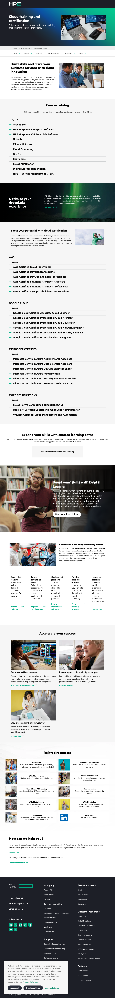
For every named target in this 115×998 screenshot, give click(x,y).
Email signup (82, 930)
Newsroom (82, 904)
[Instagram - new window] (20, 925)
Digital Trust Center (85, 921)
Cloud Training (43, 48)
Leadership (48, 927)
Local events (82, 899)
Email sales (14, 909)
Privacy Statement (31, 982)
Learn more (49, 207)
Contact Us (82, 916)
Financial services (84, 940)
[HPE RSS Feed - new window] (15, 929)
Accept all (14, 988)
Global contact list (17, 863)
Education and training (86, 926)
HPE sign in (82, 954)
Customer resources (89, 911)
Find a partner (83, 975)
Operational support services (54, 944)
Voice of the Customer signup (89, 958)
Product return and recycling (54, 949)
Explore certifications (37, 607)
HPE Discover (82, 895)
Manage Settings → (53, 988)
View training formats (75, 606)
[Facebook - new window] (30, 925)
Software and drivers (51, 958)
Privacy (11, 995)
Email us (12, 853)
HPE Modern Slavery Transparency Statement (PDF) (56, 915)
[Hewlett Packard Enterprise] (15, 4)
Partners (82, 966)
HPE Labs (47, 909)
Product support (17, 903)
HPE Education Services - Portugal (28, 48)
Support (48, 939)
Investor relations (50, 922)
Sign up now (16, 736)
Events (80, 890)
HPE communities (84, 944)
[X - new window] (15, 925)
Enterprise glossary (85, 935)
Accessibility (48, 895)
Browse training (14, 607)
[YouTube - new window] (11, 929)
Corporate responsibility (53, 904)
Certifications (83, 971)
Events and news (87, 885)
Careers (47, 899)
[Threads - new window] (25, 925)
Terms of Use (22, 995)
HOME (15, 48)
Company (49, 885)
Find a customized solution (56, 606)
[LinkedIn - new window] (11, 925)
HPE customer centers (86, 949)
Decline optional (33, 988)
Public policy (49, 932)
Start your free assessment (22, 685)
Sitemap (51, 995)
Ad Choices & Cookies (37, 995)
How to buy (14, 898)
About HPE (48, 890)
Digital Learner (87, 503)
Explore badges (66, 685)
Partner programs (84, 980)
